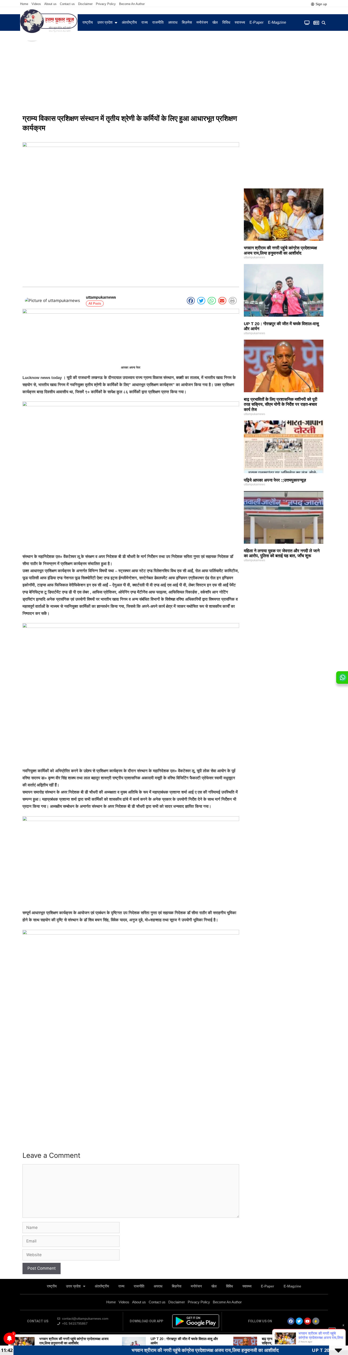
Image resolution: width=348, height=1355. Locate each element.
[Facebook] (290, 1321)
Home (24, 4)
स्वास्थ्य (240, 22)
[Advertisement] (174, 76)
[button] (324, 23)
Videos (36, 4)
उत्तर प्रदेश (104, 22)
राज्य (144, 22)
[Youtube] (307, 1321)
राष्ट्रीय (87, 22)
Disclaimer (85, 4)
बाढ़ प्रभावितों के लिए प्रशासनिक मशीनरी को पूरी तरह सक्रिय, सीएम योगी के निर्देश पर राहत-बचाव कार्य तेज (280, 404)
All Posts (95, 303)
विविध (226, 22)
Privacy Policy (106, 4)
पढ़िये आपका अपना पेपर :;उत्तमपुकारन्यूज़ (275, 480)
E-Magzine (277, 22)
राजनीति (158, 22)
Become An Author (132, 4)
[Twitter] (299, 1321)
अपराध (172, 22)
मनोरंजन (202, 22)
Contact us (67, 4)
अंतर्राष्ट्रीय (129, 22)
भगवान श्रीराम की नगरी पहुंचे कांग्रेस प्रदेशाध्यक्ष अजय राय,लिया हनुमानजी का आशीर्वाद (280, 250)
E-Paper (256, 22)
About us (50, 4)
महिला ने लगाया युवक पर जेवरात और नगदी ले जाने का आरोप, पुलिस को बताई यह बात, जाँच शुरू (282, 553)
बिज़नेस (187, 22)
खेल (215, 22)
